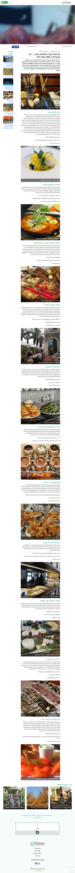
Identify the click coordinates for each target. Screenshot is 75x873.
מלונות (48, 440)
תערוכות (33, 440)
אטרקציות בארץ (55, 440)
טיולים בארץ (26, 440)
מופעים (38, 440)
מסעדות (43, 440)
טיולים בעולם (19, 440)
